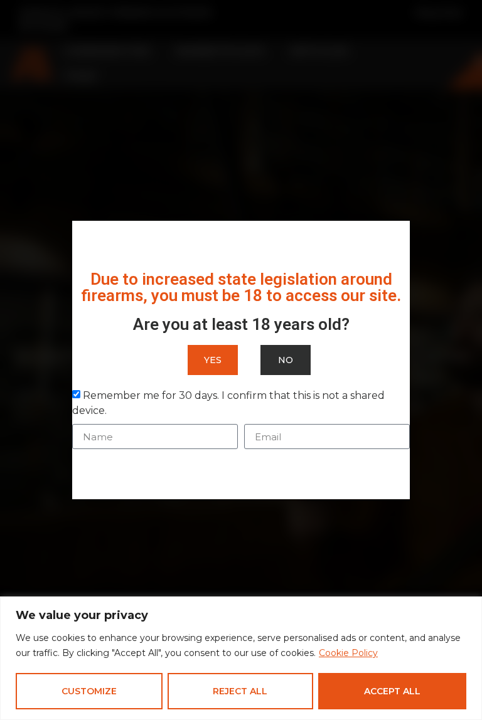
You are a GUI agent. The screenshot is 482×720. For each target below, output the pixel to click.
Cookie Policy (348, 653)
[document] (241, 360)
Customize (89, 691)
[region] (241, 658)
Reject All (240, 691)
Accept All (392, 691)
